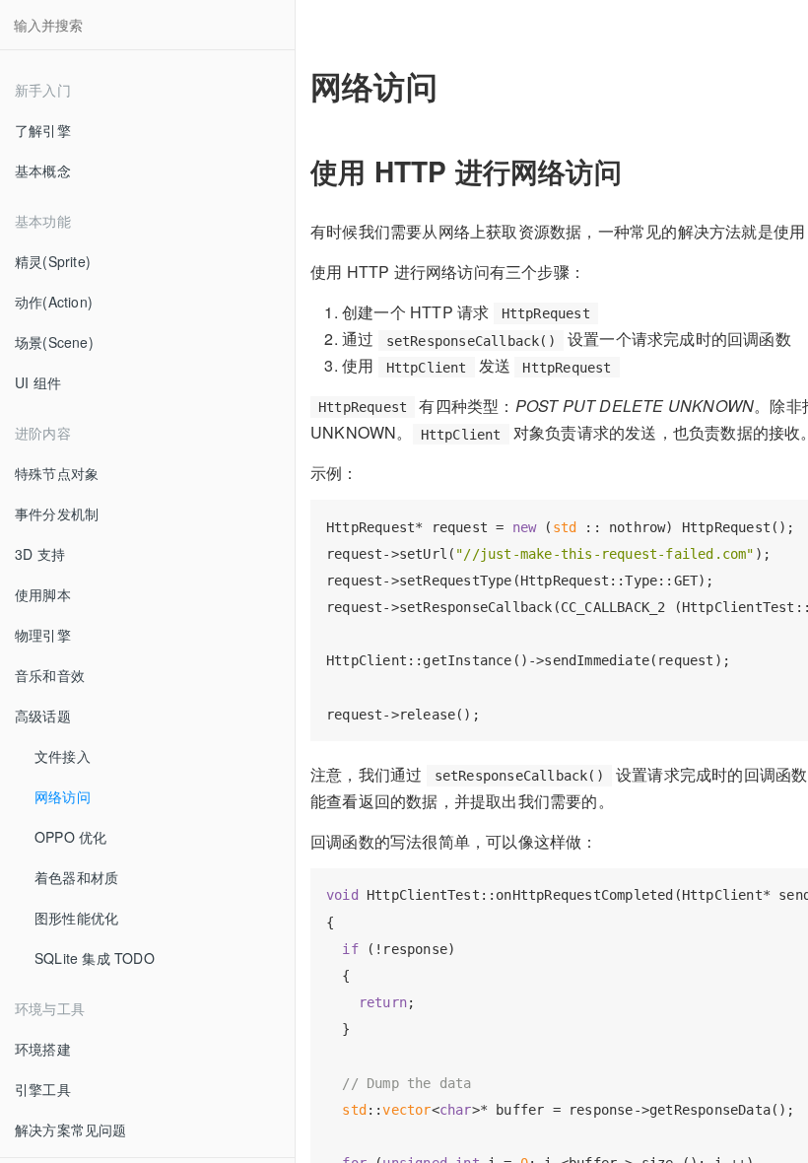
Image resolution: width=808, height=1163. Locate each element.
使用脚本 (43, 594)
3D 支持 (40, 554)
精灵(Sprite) (53, 261)
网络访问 (62, 796)
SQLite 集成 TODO (94, 958)
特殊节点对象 (57, 473)
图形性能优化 (76, 917)
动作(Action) (54, 301)
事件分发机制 (57, 513)
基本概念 (43, 170)
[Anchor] (636, 170)
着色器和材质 (76, 877)
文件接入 (62, 756)
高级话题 (43, 715)
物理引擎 (43, 635)
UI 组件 (38, 382)
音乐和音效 (50, 675)
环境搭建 (43, 1049)
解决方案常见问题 (71, 1129)
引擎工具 (43, 1089)
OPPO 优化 (70, 837)
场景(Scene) (54, 342)
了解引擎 (43, 130)
